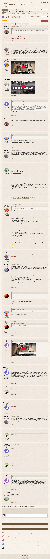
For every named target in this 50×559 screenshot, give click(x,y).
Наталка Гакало (9, 532)
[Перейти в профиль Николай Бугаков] (6, 392)
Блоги (12, 11)
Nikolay (8, 536)
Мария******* (7, 164)
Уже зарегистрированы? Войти (36, 2)
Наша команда (21, 11)
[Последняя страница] (28, 24)
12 (10, 506)
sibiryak (6, 59)
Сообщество (5, 9)
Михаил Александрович (6, 366)
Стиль (26, 557)
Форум (4, 11)
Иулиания (6, 26)
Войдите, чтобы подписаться (36, 16)
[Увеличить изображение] (31, 301)
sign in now (23, 511)
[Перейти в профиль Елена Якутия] (6, 270)
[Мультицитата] (12, 40)
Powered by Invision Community (25, 558)
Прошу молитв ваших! (7, 535)
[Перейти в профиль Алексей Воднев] (3, 548)
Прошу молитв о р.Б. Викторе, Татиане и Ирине (11, 539)
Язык (23, 557)
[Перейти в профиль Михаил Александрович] (6, 372)
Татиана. (8, 17)
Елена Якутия (6, 264)
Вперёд (26, 506)
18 (20, 506)
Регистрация (45, 2)
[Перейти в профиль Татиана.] (3, 17)
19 (22, 506)
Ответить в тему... (11, 515)
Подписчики (43, 16)
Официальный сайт (19, 9)
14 (13, 506)
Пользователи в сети (28, 11)
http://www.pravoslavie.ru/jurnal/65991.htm (18, 38)
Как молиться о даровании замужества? (10, 531)
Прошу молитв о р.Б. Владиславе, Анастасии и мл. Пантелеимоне (14, 543)
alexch (6, 290)
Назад (5, 506)
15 (15, 506)
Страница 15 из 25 (32, 506)
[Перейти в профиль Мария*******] (6, 170)
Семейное (18, 17)
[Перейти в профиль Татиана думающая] (3, 540)
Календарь (8, 11)
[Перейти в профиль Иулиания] (6, 32)
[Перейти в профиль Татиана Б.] (6, 104)
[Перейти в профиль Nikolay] (3, 536)
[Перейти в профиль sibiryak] (6, 65)
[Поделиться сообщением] (47, 26)
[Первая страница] (2, 24)
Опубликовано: (16, 26)
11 (47, 16)
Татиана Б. (6, 99)
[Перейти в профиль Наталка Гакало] (3, 532)
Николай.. (6, 44)
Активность (11, 9)
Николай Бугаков (7, 386)
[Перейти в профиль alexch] (6, 296)
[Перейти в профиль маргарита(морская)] (6, 345)
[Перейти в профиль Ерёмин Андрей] (6, 84)
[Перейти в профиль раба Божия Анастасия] (3, 544)
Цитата (14, 40)
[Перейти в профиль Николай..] (6, 49)
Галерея (16, 11)
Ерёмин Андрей (6, 79)
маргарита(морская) (7, 339)
